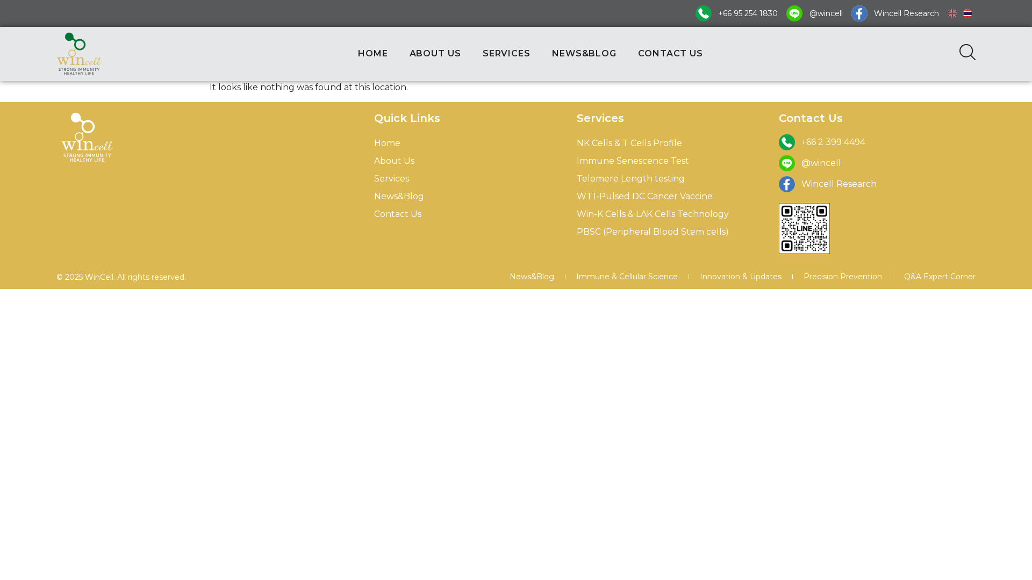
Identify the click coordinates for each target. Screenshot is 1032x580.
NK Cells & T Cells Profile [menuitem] (629, 143)
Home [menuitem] (387, 143)
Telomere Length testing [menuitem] (631, 178)
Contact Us (670, 53)
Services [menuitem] (391, 178)
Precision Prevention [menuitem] (843, 276)
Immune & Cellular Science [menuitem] (627, 276)
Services (507, 53)
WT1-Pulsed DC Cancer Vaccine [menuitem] (645, 196)
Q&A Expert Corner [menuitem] (940, 276)
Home (373, 53)
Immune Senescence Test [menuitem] (633, 161)
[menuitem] (952, 13)
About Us (435, 53)
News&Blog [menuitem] (399, 196)
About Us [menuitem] (394, 161)
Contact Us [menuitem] (397, 214)
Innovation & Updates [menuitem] (741, 276)
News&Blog (584, 53)
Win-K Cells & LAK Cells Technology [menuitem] (653, 214)
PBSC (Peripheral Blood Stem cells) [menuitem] (653, 232)
